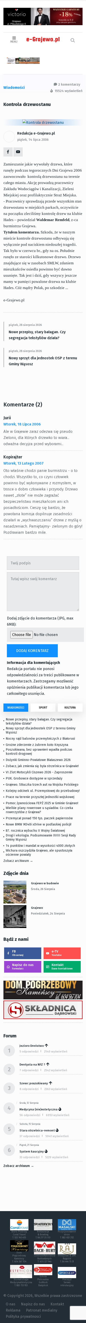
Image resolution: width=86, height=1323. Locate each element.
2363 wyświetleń (55, 1089)
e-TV (57, 953)
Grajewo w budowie (45, 883)
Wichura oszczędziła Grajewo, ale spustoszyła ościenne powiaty (39, 853)
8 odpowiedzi (29, 1089)
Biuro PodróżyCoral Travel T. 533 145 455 (19, 1234)
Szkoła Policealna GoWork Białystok (43, 1281)
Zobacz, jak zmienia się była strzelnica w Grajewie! (42, 766)
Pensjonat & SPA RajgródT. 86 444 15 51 (67, 1258)
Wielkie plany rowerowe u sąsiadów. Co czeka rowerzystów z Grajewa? (39, 810)
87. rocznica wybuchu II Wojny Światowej (35, 831)
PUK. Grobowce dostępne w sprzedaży (34, 778)
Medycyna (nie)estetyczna (38, 1109)
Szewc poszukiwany (33, 1083)
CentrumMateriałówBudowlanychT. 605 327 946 (44, 1258)
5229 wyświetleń (56, 1157)
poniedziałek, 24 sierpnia (48, 913)
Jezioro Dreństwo (31, 1045)
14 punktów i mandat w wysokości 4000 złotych (40, 846)
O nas (10, 1304)
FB (17, 953)
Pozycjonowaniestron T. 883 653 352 (67, 1234)
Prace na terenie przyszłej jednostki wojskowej (40, 797)
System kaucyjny (31, 1151)
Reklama (13, 1310)
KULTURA (70, 707)
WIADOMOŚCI (15, 707)
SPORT (43, 707)
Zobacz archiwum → (18, 861)
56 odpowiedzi (29, 1115)
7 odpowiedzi (29, 1070)
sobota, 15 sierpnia (29, 1124)
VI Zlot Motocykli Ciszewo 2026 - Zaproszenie (39, 772)
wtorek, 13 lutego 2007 (23, 463)
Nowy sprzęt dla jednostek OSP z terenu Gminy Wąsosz (43, 361)
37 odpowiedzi (29, 1136)
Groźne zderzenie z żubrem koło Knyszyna (37, 745)
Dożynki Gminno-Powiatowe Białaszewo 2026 (38, 760)
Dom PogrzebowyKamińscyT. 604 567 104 (19, 1257)
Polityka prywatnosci (23, 1316)
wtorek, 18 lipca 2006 (22, 424)
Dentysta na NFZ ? (32, 1064)
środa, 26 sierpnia (43, 889)
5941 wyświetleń (57, 1136)
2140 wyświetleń (55, 1051)
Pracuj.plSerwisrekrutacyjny (67, 1282)
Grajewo (37, 907)
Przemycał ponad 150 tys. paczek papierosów (39, 818)
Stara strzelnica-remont (37, 1130)
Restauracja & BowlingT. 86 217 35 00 (43, 1234)
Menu (13, 41)
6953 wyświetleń (57, 1115)
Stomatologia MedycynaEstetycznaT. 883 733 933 (21, 1282)
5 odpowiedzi (29, 1051)
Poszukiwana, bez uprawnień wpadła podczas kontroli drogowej (39, 752)
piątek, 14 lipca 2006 (33, 140)
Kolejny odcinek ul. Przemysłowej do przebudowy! (43, 791)
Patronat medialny (41, 1310)
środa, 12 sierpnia (29, 1103)
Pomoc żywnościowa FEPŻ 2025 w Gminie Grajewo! (42, 803)
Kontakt (62, 966)
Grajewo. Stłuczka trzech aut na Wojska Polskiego (42, 785)
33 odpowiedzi (29, 1157)
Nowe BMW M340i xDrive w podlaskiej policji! (38, 824)
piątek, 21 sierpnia (29, 1145)
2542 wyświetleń (55, 1070)
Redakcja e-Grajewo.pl (36, 133)
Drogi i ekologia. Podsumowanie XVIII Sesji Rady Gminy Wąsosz (41, 837)
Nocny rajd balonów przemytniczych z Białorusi (40, 739)
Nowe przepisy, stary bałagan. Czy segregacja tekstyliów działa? (37, 335)
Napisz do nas (22, 966)
